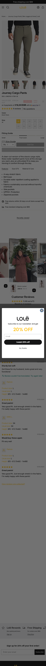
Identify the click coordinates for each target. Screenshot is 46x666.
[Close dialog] (41, 310)
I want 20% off (23, 342)
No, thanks (23, 348)
